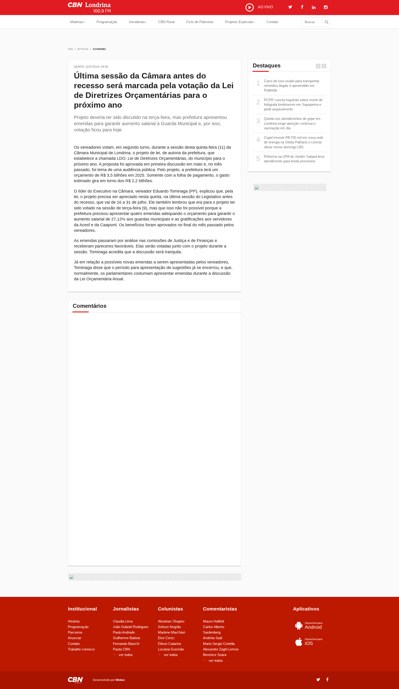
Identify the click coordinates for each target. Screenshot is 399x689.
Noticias (82, 49)
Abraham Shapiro (171, 621)
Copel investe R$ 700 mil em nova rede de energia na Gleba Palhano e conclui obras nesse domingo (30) (289, 142)
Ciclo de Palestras (200, 22)
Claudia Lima (123, 621)
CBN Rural (166, 22)
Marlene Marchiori (171, 632)
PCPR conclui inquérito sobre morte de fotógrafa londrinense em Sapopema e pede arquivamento (289, 104)
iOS (313, 642)
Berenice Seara (214, 655)
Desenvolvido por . (109, 680)
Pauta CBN (121, 649)
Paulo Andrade (124, 632)
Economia (99, 49)
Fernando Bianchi (126, 644)
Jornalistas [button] (137, 22)
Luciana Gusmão (171, 649)
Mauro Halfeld (213, 621)
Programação (107, 22)
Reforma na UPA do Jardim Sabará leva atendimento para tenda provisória (290, 158)
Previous (318, 66)
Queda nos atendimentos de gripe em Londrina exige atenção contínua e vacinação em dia (288, 123)
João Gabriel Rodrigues (130, 627)
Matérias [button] (76, 22)
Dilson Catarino (169, 644)
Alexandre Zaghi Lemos (221, 649)
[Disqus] (154, 381)
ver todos (126, 655)
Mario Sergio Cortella (219, 644)
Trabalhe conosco (81, 649)
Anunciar (74, 638)
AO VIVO (265, 7)
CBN (70, 49)
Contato (272, 22)
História (73, 621)
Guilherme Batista (126, 638)
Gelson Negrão (169, 627)
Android (313, 626)
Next (324, 66)
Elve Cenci (166, 638)
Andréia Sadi (212, 638)
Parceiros (75, 632)
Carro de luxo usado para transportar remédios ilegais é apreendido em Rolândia (288, 85)
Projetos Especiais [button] (239, 22)
